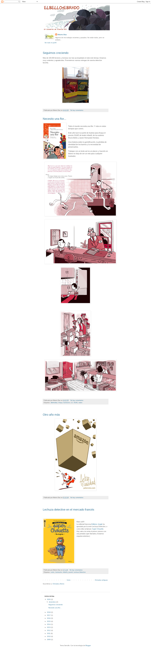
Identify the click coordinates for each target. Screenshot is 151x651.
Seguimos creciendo (55, 52)
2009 (49, 639)
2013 (49, 627)
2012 (49, 630)
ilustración (58, 572)
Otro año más (51, 414)
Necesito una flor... (54, 118)
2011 (49, 633)
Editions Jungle (96, 524)
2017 (49, 615)
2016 (49, 618)
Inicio (68, 580)
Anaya (60, 402)
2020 (49, 599)
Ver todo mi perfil (50, 43)
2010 (49, 636)
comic (52, 572)
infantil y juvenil (68, 572)
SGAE (76, 402)
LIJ (72, 402)
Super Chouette (97, 529)
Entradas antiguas (101, 580)
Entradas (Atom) (58, 584)
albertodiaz (54, 402)
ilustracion (66, 402)
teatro (80, 402)
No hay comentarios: (77, 110)
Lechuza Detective (80, 572)
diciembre (52, 602)
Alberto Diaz (62, 34)
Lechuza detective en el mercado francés (68, 509)
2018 (49, 612)
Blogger (88, 645)
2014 (49, 624)
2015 (49, 621)
